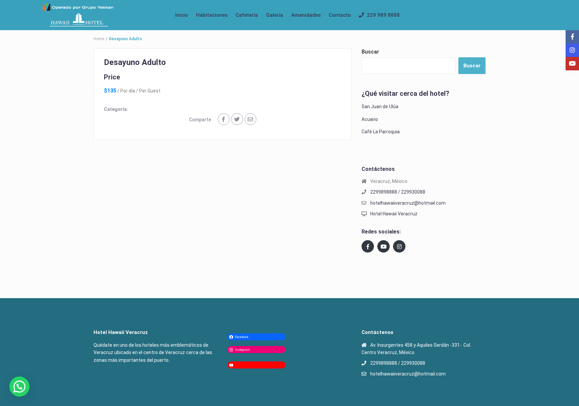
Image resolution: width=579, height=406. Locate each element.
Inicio (181, 15)
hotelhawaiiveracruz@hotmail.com (408, 203)
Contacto (340, 15)
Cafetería (247, 15)
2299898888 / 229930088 (397, 192)
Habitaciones (212, 15)
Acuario (370, 119)
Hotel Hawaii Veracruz (393, 213)
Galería (274, 15)
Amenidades (306, 15)
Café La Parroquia (381, 131)
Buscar (370, 52)
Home (98, 39)
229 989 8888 (383, 15)
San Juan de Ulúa (380, 106)
